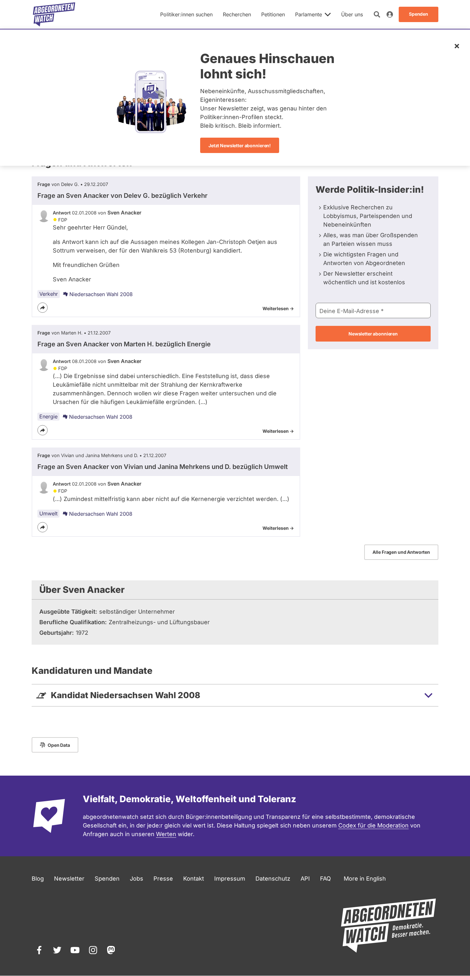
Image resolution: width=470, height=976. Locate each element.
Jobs (136, 878)
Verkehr (48, 294)
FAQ (325, 878)
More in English (365, 878)
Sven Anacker (124, 212)
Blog (38, 878)
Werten (166, 834)
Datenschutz (272, 878)
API (305, 878)
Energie (48, 416)
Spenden (107, 878)
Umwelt (48, 513)
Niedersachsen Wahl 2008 (101, 294)
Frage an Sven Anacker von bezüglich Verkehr (122, 195)
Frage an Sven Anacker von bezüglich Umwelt (162, 467)
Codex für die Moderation (373, 825)
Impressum (229, 878)
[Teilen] (42, 307)
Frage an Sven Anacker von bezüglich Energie (124, 344)
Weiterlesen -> (278, 308)
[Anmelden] (390, 14)
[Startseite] (54, 14)
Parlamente (308, 14)
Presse (163, 878)
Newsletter (69, 878)
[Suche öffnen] (377, 14)
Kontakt (193, 878)
